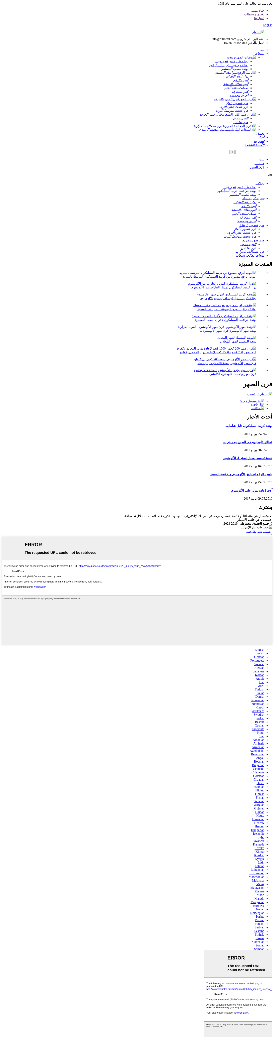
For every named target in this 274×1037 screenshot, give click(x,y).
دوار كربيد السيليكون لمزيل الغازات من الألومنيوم (223, 287)
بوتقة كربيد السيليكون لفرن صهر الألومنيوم (228, 298)
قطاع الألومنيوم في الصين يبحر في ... (247, 442)
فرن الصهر (257, 167)
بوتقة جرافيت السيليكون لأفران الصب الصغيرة (225, 319)
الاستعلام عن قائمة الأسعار (254, 519)
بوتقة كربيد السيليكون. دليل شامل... (248, 425)
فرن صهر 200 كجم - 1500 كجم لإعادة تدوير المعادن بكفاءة (218, 352)
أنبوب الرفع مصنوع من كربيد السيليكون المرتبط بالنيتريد (219, 276)
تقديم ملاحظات (254, 14)
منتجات (259, 163)
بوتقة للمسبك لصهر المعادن (238, 341)
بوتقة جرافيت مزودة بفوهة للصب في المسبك (226, 309)
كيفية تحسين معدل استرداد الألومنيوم (247, 458)
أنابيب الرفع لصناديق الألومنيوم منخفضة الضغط (241, 474)
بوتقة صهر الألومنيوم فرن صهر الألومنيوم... (228, 330)
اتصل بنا (259, 18)
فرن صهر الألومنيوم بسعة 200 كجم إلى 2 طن (226, 363)
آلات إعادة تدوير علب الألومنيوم (251, 490)
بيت (261, 159)
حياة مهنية (257, 10)
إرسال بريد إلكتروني (259, 531)
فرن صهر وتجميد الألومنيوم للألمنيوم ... (230, 374)
